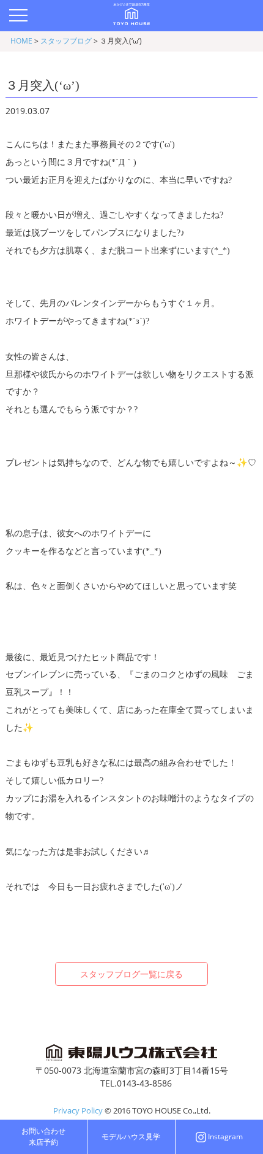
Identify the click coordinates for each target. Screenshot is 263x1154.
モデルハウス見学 (131, 1136)
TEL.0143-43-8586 (136, 1083)
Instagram (225, 1136)
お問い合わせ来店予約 (43, 1136)
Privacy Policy (78, 1110)
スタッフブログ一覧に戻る (131, 974)
